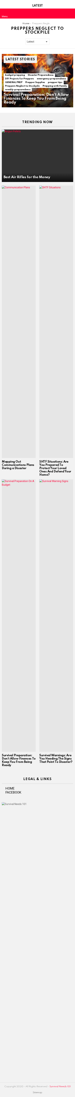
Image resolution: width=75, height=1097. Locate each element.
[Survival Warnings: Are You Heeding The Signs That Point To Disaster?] (56, 615)
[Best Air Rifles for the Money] (37, 155)
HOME (10, 788)
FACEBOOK (13, 792)
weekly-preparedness (17, 89)
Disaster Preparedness (41, 75)
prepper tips (55, 82)
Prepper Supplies (35, 82)
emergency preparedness (51, 79)
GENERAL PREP (13, 82)
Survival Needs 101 (60, 1086)
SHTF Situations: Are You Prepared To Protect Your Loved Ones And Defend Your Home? (55, 468)
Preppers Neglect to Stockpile (22, 86)
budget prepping (15, 75)
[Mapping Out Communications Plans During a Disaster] (19, 322)
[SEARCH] (70, 13)
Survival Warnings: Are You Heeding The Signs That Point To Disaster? (55, 759)
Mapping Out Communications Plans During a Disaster (18, 465)
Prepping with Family (55, 86)
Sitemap (37, 1092)
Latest (37, 5)
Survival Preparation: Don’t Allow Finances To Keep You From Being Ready (19, 760)
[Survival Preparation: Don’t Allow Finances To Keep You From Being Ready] (19, 615)
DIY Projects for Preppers (19, 79)
